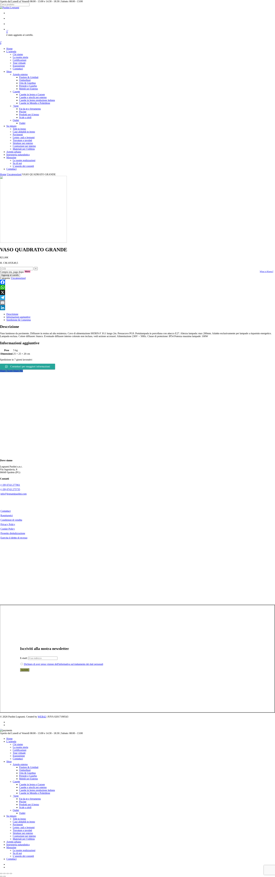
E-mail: (24, 658)
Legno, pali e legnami (24, 827)
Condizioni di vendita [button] (11, 520)
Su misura (11, 816)
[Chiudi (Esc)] (11, 873)
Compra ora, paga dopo (15, 272)
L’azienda (11, 741)
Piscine (22, 801)
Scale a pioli (25, 807)
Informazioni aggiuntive (18, 317)
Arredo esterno (20, 764)
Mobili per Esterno (28, 778)
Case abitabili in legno (24, 821)
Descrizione (12, 314)
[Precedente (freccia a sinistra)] (1, 876)
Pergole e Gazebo (28, 775)
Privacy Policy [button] (7, 524)
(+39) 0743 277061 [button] (10, 485)
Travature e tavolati (22, 830)
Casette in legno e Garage (32, 784)
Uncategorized (14, 174)
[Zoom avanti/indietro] (1, 873)
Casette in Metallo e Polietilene (34, 793)
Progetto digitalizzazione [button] (12, 533)
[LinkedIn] (137, 307)
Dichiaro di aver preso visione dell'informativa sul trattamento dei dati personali (63, 664)
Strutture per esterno (23, 833)
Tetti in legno (19, 818)
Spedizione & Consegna (18, 319)
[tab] (140, 314)
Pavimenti (18, 824)
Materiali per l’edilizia (24, 839)
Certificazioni (19, 750)
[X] (137, 292)
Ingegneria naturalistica (18, 844)
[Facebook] (137, 282)
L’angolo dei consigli (23, 856)
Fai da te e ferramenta (30, 798)
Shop (9, 761)
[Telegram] (137, 297)
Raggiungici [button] (6, 515)
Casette (16, 781)
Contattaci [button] (5, 511)
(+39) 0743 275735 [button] (10, 489)
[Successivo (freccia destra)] (4, 876)
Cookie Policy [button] (7, 528)
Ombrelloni (25, 770)
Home (3, 174)
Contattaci (18, 758)
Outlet (16, 810)
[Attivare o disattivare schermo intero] (4, 873)
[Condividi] (7, 873)
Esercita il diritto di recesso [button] (13, 537)
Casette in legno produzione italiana (37, 790)
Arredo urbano (13, 841)
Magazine (11, 847)
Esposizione (19, 755)
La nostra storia (20, 747)
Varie (16, 796)
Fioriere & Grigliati (28, 767)
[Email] (137, 302)
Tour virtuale (19, 753)
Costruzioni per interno (24, 836)
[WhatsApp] (137, 287)
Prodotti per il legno (29, 804)
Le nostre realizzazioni (24, 850)
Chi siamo (18, 744)
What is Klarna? (266, 271)
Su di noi (17, 853)
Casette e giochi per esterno (33, 787)
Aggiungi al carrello (10, 275)
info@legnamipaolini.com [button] (13, 493)
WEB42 (42, 716)
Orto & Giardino (27, 773)
